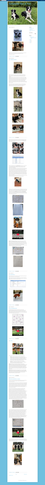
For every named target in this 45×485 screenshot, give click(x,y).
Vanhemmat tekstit (25, 474)
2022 (30, 36)
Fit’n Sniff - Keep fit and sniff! (32, 30)
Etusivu (16, 474)
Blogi (8, 25)
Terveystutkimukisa (12, 274)
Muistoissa (15, 25)
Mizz (10, 25)
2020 (30, 40)
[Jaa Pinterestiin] (18, 56)
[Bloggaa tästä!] (16, 56)
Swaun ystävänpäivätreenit (13, 308)
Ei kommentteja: (13, 137)
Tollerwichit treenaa (31, 29)
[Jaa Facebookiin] (17, 56)
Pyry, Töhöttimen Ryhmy (13, 59)
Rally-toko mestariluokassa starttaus (14, 378)
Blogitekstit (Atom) (11, 475)
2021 (30, 39)
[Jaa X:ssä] (17, 472)
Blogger (25, 480)
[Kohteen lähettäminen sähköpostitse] (15, 56)
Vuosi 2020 (10, 340)
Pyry (12, 25)
